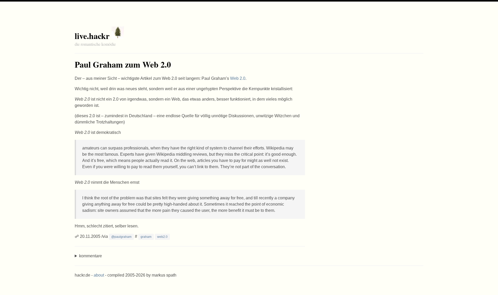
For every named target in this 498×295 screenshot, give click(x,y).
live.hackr (92, 36)
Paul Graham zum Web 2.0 (123, 64)
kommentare (90, 256)
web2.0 (162, 237)
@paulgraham (121, 237)
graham (146, 237)
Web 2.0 (237, 78)
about (99, 275)
